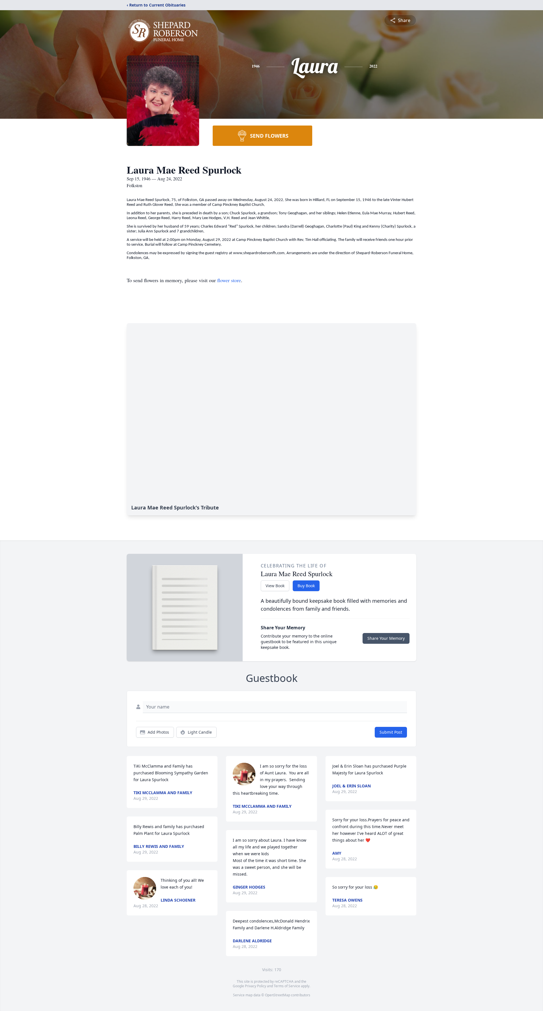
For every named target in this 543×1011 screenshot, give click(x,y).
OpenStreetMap (277, 995)
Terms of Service (287, 986)
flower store (229, 280)
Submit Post (391, 732)
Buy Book (306, 585)
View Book (275, 585)
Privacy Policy (255, 986)
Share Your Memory (386, 638)
